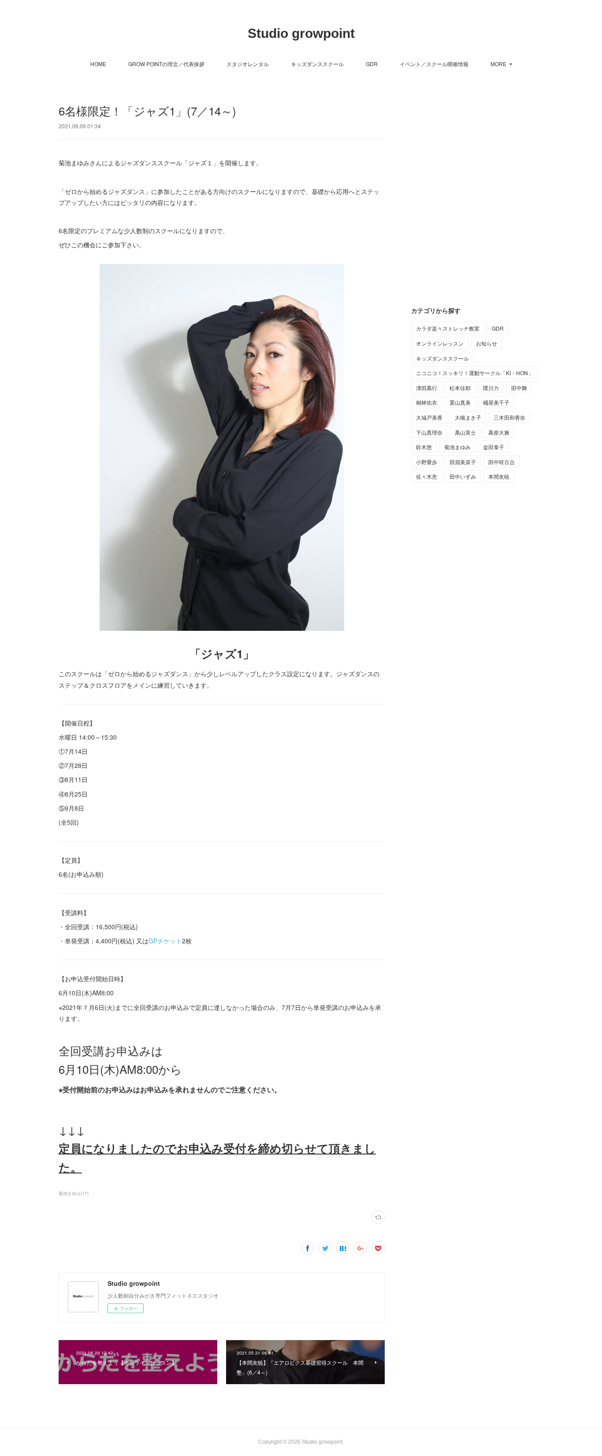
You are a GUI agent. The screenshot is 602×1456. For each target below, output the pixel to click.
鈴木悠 (424, 447)
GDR (372, 63)
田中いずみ (463, 476)
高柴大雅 (498, 432)
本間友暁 (498, 476)
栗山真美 (460, 402)
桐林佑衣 (426, 402)
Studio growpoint (301, 33)
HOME (98, 63)
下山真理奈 (429, 432)
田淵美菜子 (463, 461)
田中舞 (519, 387)
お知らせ (486, 343)
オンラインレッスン (440, 343)
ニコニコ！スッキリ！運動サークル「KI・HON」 (474, 372)
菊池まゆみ (457, 447)
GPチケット (165, 940)
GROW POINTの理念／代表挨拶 (166, 63)
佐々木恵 (426, 476)
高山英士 (465, 432)
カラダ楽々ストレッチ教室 (447, 328)
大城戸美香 (429, 417)
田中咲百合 (501, 461)
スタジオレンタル (248, 63)
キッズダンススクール (317, 63)
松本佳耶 (460, 387)
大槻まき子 (468, 417)
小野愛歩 (426, 461)
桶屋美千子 (496, 402)
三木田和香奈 (509, 417)
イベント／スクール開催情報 (434, 63)
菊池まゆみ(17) (74, 1193)
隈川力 (491, 387)
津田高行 (426, 387)
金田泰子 (493, 447)
